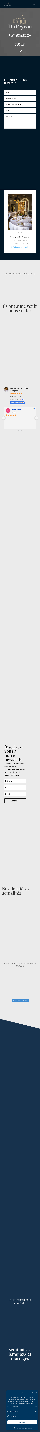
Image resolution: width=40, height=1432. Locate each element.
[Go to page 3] (21, 430)
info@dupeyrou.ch (20, 247)
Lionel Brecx (16, 409)
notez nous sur (16, 403)
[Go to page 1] (18, 430)
